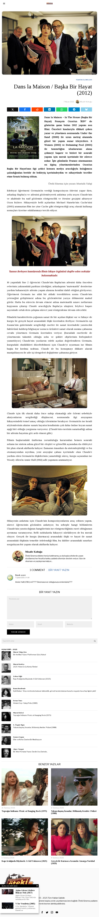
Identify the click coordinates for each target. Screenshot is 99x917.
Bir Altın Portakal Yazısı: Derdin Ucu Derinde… (30, 752)
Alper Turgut (18, 749)
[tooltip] (12, 109)
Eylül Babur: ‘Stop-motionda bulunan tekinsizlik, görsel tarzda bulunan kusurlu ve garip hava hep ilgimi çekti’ (54, 691)
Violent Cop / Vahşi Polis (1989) (25, 703)
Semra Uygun (18, 737)
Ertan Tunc (17, 701)
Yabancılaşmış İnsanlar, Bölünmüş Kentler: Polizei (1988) (34, 727)
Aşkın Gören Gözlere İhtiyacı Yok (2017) (25, 891)
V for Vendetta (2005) (25, 904)
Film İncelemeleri (84, 80)
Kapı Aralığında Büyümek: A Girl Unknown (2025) (32, 679)
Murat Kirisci (18, 713)
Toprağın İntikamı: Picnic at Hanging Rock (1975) (32, 715)
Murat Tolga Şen (20, 652)
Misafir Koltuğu (86, 102)
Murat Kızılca (18, 664)
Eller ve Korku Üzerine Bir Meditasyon (27, 740)
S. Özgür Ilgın (18, 725)
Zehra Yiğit (17, 676)
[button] (94, 641)
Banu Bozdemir (19, 688)
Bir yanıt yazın (58, 570)
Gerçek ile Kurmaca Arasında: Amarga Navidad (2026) (73, 862)
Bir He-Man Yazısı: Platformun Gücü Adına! (29, 655)
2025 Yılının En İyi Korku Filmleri (25, 667)
